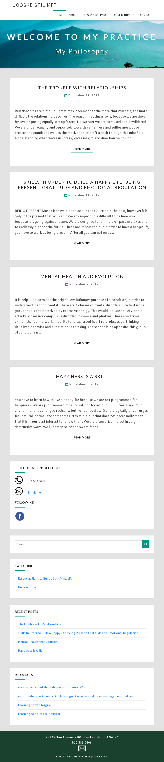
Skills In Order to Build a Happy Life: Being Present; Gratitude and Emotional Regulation (82, 184)
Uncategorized (28, 587)
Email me (34, 492)
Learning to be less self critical (39, 714)
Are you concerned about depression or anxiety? (50, 687)
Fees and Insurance (95, 15)
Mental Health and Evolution (82, 276)
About (73, 15)
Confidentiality (124, 15)
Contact (145, 15)
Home (59, 15)
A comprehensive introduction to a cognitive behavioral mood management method (76, 696)
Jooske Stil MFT (35, 5)
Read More (83, 149)
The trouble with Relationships (82, 87)
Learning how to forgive (34, 705)
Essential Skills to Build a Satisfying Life (45, 578)
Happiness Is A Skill (82, 376)
